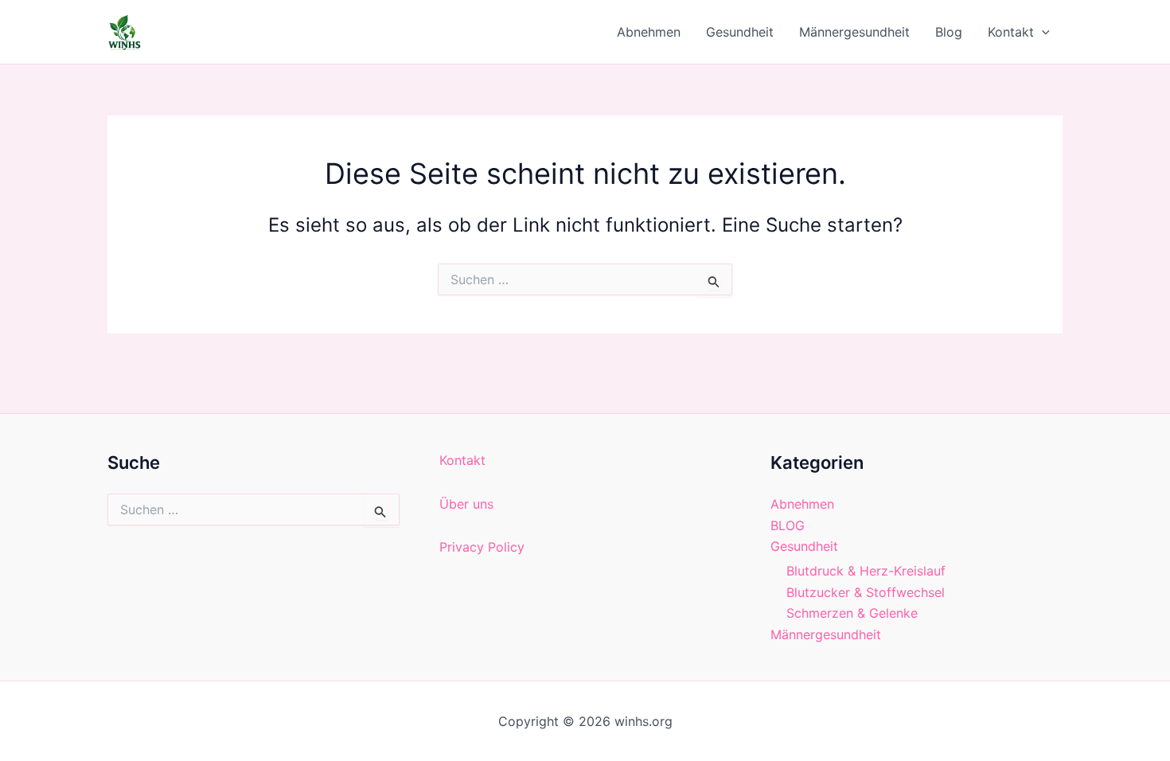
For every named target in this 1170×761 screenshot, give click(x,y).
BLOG (787, 525)
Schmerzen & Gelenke (852, 613)
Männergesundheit (854, 32)
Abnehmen (649, 32)
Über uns (466, 504)
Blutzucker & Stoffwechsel (865, 592)
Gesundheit (740, 32)
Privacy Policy (482, 547)
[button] (1042, 32)
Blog (948, 32)
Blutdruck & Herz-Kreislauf (866, 571)
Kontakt (1011, 32)
